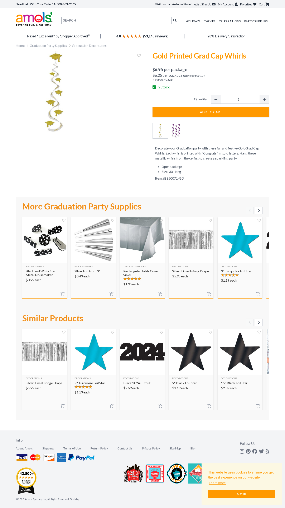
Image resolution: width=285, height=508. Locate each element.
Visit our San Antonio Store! (173, 4)
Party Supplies (256, 21)
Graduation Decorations (89, 45)
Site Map (175, 448)
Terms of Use (72, 448)
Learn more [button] (217, 483)
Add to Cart (211, 112)
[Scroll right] (259, 210)
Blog (193, 448)
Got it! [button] (241, 493)
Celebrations (230, 21)
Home (20, 45)
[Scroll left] (249, 210)
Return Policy (99, 448)
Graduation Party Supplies (48, 45)
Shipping (48, 448)
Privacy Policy (151, 448)
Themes (210, 21)
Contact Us (124, 448)
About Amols (24, 448)
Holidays (193, 21)
